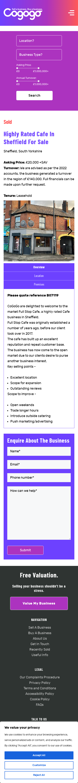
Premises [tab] (39, 284)
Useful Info (40, 655)
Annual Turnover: (26, 78)
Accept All (39, 755)
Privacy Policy (39, 683)
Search (34, 95)
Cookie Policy (40, 699)
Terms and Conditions (40, 688)
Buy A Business (39, 633)
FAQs (40, 705)
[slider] (17, 68)
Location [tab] (39, 276)
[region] (39, 752)
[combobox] (39, 40)
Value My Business (39, 603)
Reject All (39, 775)
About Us (40, 639)
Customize (39, 765)
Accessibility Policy (39, 694)
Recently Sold (39, 649)
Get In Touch (39, 644)
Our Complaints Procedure (40, 677)
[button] (70, 231)
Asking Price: (24, 65)
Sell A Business (39, 628)
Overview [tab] (39, 267)
